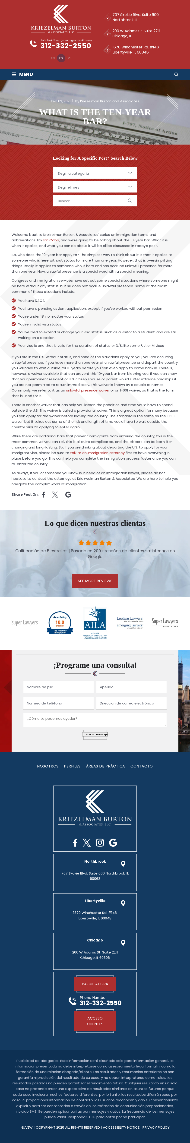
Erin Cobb (51, 240)
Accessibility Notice (121, 1127)
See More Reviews (95, 581)
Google (113, 843)
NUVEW (27, 1127)
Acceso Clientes (95, 1021)
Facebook (75, 843)
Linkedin (68, 495)
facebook (43, 495)
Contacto (141, 766)
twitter (55, 495)
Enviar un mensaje (95, 734)
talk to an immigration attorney (97, 452)
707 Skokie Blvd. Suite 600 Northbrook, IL (135, 17)
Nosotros (48, 766)
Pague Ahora (95, 984)
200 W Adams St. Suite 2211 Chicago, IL (136, 33)
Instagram (100, 843)
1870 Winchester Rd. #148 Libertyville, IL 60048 (135, 49)
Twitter (86, 843)
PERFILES (72, 766)
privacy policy (156, 1127)
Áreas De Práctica (105, 766)
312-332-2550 (66, 46)
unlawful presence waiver (88, 390)
